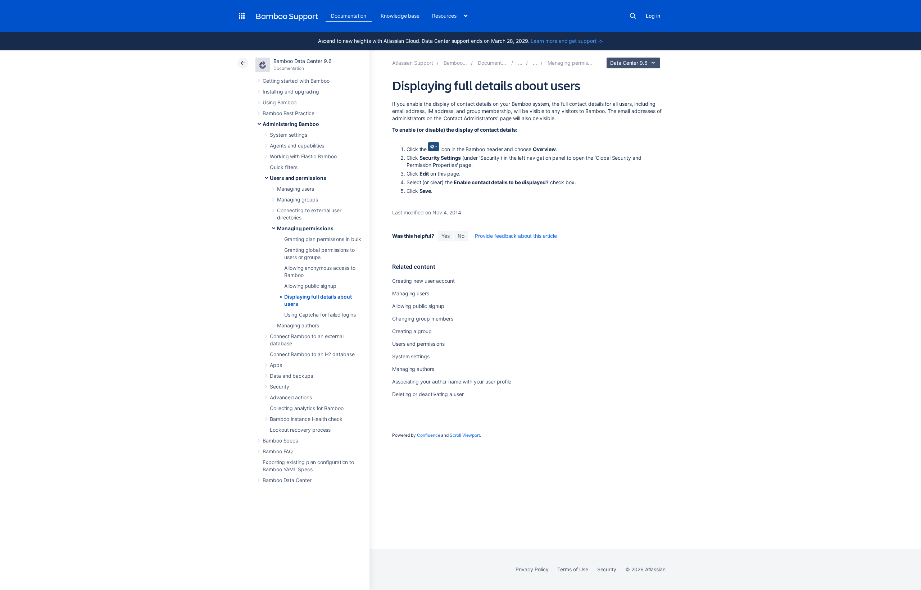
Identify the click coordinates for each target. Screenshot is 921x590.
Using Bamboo (279, 102)
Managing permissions (305, 228)
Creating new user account (423, 281)
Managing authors (298, 325)
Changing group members (422, 319)
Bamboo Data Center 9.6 (302, 61)
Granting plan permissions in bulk (322, 239)
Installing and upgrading (291, 91)
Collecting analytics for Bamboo (307, 408)
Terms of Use (572, 569)
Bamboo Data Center (287, 480)
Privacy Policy (532, 569)
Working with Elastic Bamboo (303, 156)
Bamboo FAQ (278, 451)
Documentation (348, 16)
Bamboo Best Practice (288, 113)
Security (279, 387)
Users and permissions (298, 178)
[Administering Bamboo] (520, 63)
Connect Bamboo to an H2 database (312, 354)
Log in (653, 16)
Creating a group (412, 331)
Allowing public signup (310, 286)
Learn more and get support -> (567, 41)
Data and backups (291, 376)
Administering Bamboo (291, 124)
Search (633, 16)
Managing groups (297, 199)
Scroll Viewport (465, 435)
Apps (276, 365)
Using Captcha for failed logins (320, 315)
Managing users (295, 189)
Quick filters (284, 167)
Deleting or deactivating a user (428, 394)
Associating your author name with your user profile (451, 381)
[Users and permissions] (535, 63)
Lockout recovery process (300, 430)
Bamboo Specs (280, 440)
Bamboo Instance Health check (306, 419)
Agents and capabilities (297, 145)
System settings (288, 135)
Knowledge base (400, 16)
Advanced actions (291, 397)
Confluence (428, 435)
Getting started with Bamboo (296, 81)
